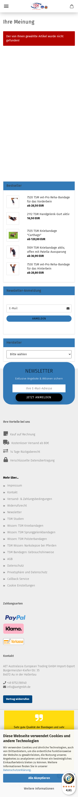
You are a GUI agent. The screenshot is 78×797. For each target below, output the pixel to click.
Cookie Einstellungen (21, 585)
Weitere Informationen (39, 788)
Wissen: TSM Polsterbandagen (27, 539)
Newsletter (14, 512)
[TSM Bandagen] (39, 6)
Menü (6, 6)
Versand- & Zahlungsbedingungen (29, 499)
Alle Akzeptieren (39, 778)
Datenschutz (15, 565)
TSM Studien (15, 519)
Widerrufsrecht (17, 505)
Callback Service (18, 579)
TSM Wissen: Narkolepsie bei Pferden (31, 545)
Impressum (14, 485)
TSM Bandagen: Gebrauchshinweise (30, 552)
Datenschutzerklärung (17, 770)
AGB (9, 559)
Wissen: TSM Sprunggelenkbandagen (31, 532)
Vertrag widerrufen (17, 699)
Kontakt (12, 492)
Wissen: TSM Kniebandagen (25, 525)
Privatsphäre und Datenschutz (27, 572)
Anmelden (39, 318)
